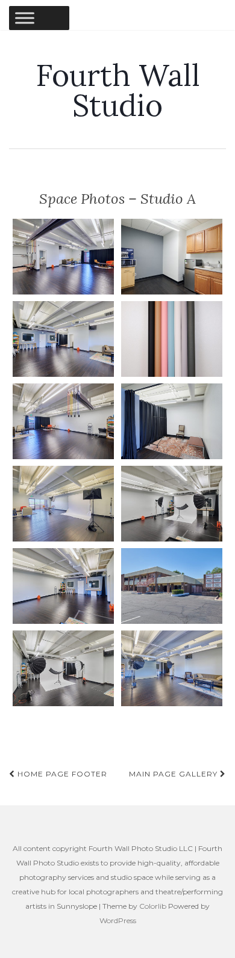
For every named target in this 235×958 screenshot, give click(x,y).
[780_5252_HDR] (171, 504)
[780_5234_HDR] (63, 256)
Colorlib (152, 906)
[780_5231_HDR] (63, 339)
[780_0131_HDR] (171, 586)
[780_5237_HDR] (63, 421)
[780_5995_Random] (171, 339)
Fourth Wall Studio (118, 90)
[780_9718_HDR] (171, 421)
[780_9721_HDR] (171, 256)
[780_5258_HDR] (63, 668)
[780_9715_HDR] (63, 504)
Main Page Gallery (174, 773)
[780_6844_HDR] (171, 668)
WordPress (117, 920)
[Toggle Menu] (24, 17)
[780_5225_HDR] (63, 586)
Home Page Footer (61, 773)
